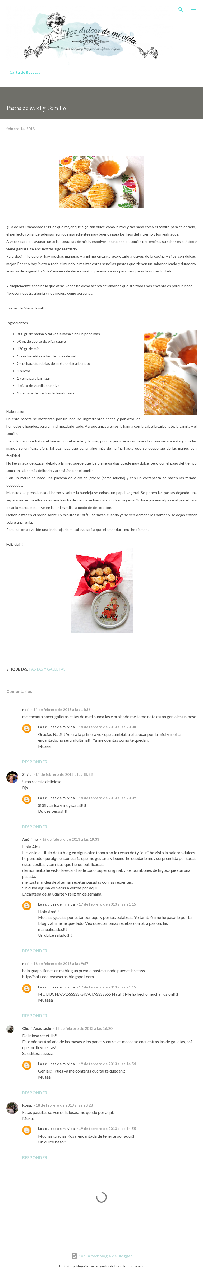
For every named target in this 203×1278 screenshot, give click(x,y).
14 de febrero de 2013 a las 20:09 (107, 798)
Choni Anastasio (36, 1028)
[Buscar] (181, 9)
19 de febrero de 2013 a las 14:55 (107, 1128)
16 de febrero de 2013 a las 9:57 (60, 963)
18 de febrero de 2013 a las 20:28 (64, 1105)
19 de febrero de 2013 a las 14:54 (107, 1063)
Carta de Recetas (25, 72)
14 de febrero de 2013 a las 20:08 (107, 727)
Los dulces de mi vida (56, 727)
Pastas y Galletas (47, 669)
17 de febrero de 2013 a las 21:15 (107, 904)
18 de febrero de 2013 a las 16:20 (83, 1028)
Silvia (26, 774)
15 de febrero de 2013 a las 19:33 (70, 839)
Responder (34, 761)
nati (25, 709)
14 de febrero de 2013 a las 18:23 (64, 774)
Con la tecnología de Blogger (104, 1255)
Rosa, (27, 1105)
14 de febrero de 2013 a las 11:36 (61, 709)
